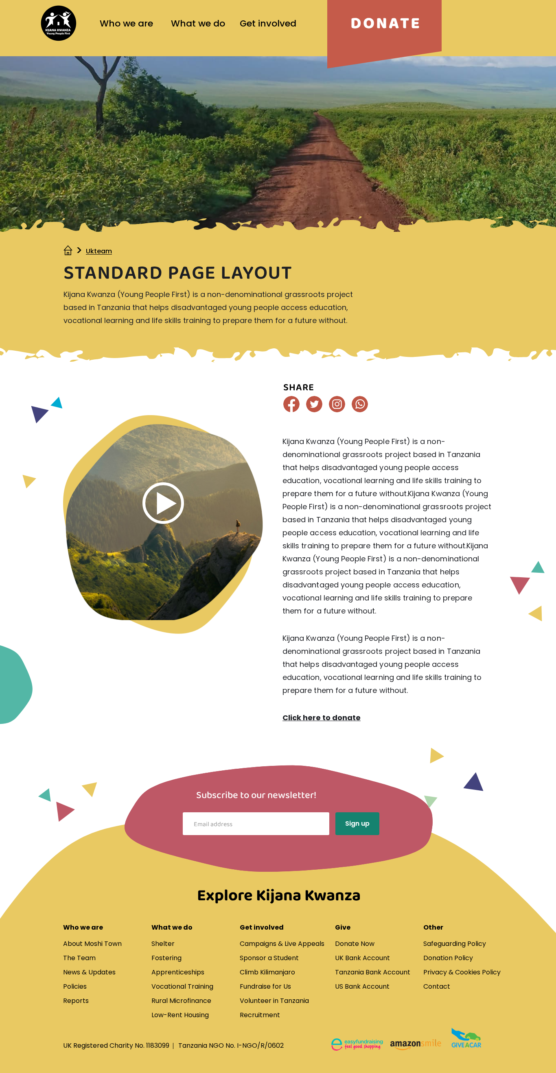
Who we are (126, 23)
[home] (68, 251)
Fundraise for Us (265, 986)
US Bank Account (362, 986)
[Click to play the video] (163, 503)
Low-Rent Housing (180, 1015)
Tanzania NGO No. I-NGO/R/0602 (231, 1045)
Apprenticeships (177, 972)
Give (342, 927)
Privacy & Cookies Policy (462, 972)
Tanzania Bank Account (372, 972)
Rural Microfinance (181, 1000)
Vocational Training (182, 986)
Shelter (163, 943)
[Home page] (59, 23)
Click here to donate (321, 717)
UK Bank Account (362, 958)
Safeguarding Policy (454, 943)
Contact (436, 986)
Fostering (166, 958)
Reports (76, 1000)
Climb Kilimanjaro (267, 972)
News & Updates (89, 972)
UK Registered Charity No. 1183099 (116, 1045)
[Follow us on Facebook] (291, 404)
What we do (198, 23)
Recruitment (260, 1015)
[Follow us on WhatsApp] (360, 404)
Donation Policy (448, 958)
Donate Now (354, 943)
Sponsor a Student (269, 958)
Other (433, 927)
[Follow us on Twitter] (314, 404)
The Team (79, 958)
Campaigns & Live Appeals (282, 943)
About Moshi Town (92, 943)
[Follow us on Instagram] (337, 404)
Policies (75, 986)
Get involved (268, 23)
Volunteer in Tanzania (274, 1000)
